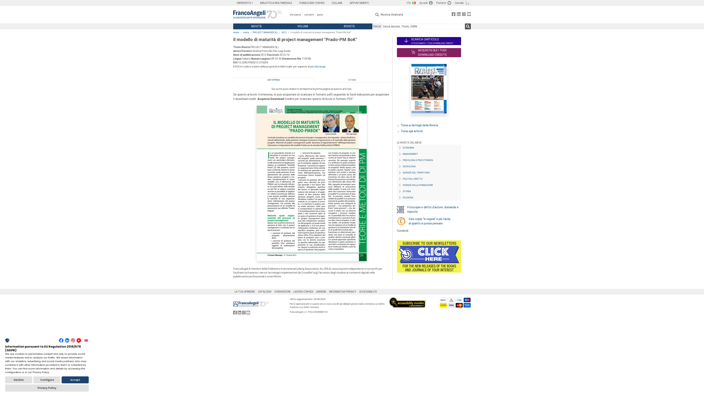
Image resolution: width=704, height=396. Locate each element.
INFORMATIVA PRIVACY (342, 291)
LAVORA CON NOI (303, 291)
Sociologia (409, 166)
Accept (75, 380)
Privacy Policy (47, 388)
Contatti (309, 14)
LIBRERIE (321, 291)
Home (236, 32)
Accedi (423, 2)
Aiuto (320, 14)
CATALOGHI (264, 291)
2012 (284, 32)
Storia (407, 191)
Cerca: (377, 26)
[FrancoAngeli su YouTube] (469, 14)
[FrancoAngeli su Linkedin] (459, 14)
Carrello (459, 2)
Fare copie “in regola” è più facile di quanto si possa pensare (429, 221)
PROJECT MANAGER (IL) (265, 32)
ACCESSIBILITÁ (368, 291)
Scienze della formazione (418, 185)
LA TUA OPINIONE (245, 291)
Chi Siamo (295, 14)
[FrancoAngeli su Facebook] (453, 14)
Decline (19, 380)
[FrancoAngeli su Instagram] (464, 14)
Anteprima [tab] (273, 80)
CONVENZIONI (282, 291)
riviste (246, 32)
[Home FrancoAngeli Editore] (257, 14)
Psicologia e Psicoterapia (418, 160)
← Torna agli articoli (410, 131)
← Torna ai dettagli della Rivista (417, 125)
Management (410, 154)
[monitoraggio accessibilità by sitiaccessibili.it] (407, 299)
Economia (408, 147)
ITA (409, 2)
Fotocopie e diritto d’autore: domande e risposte (433, 209)
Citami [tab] (352, 80)
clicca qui (319, 66)
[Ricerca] (468, 26)
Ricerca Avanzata (392, 14)
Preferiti (441, 2)
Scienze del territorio (416, 172)
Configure (47, 380)
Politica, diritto (413, 179)
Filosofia (408, 197)
